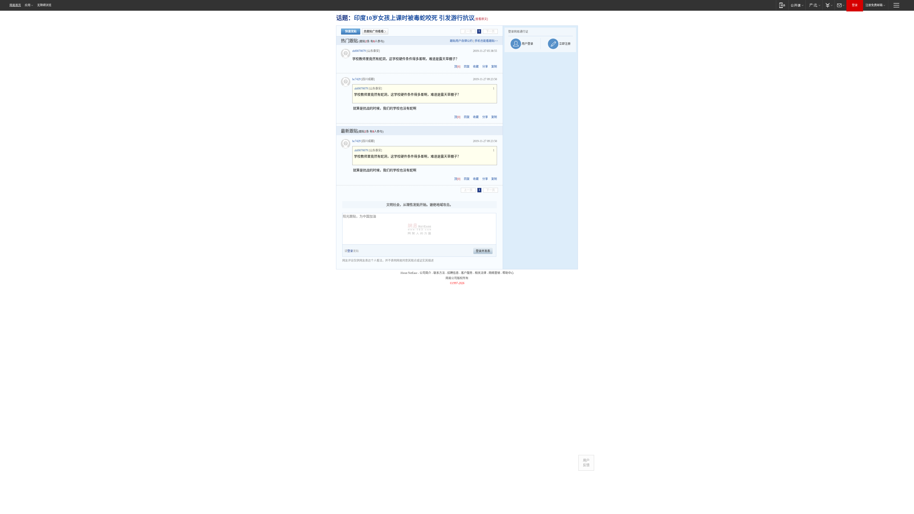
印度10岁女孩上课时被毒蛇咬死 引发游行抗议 (414, 18)
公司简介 (425, 273)
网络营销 (494, 273)
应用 (27, 5)
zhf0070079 (359, 51)
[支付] (828, 5)
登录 (855, 5)
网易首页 (15, 5)
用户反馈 (586, 463)
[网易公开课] (797, 5)
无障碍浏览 (44, 5)
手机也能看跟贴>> (486, 41)
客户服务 (466, 273)
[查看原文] (481, 19)
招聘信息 (453, 273)
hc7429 (356, 79)
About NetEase (408, 273)
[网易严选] (813, 5)
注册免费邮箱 (874, 5)
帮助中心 (508, 273)
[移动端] (782, 5)
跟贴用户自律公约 (461, 41)
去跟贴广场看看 (374, 31)
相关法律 (480, 273)
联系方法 (439, 273)
